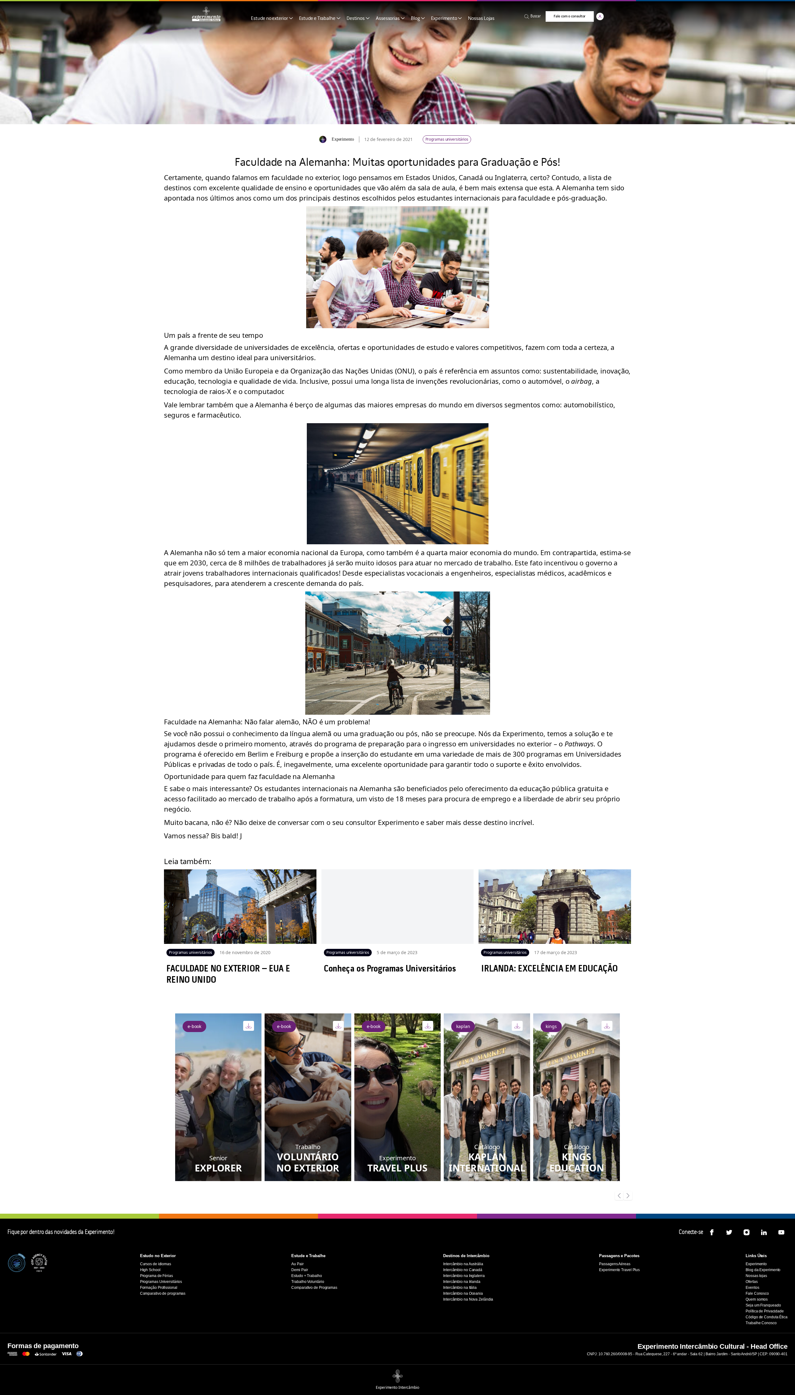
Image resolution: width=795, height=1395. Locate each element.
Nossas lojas (756, 1276)
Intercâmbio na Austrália (463, 1264)
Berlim (258, 754)
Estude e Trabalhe (317, 18)
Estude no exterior (269, 18)
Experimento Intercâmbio (397, 1387)
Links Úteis (756, 1255)
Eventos (752, 1287)
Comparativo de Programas (314, 1287)
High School (150, 1270)
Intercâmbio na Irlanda (461, 1282)
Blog (415, 18)
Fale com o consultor (569, 16)
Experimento (444, 18)
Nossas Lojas (481, 18)
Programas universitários (447, 139)
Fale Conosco (757, 1293)
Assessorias (388, 18)
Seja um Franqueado (763, 1305)
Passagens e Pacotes (619, 1255)
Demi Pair (299, 1270)
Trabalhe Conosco (761, 1323)
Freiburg (289, 754)
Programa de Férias (156, 1276)
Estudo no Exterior (158, 1255)
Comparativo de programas (163, 1293)
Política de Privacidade (765, 1311)
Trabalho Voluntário (307, 1282)
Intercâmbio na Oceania (463, 1293)
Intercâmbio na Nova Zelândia (468, 1299)
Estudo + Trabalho (306, 1276)
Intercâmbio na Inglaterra (464, 1276)
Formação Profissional (158, 1287)
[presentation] (619, 1196)
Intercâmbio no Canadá (462, 1270)
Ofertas (751, 1282)
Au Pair (297, 1264)
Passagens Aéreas (614, 1264)
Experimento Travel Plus (619, 1270)
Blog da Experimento (763, 1270)
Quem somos (757, 1299)
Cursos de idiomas (155, 1264)
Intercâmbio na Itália (460, 1287)
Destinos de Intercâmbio (466, 1255)
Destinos (356, 18)
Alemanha (180, 357)
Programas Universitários (161, 1282)
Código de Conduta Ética (767, 1317)
